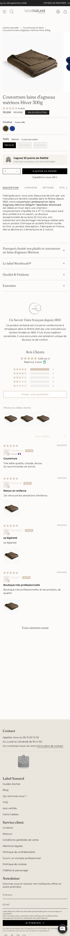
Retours (7, 833)
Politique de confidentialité (19, 852)
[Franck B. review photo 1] (11, 508)
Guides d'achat (11, 784)
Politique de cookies (15, 864)
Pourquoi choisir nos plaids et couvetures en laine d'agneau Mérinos (31, 250)
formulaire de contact (50, 745)
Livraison (8, 827)
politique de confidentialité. (46, 916)
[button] (10, 108)
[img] (10, 445)
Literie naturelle (11, 27)
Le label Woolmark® (17, 263)
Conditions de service (15, 931)
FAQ (5, 802)
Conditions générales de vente (21, 839)
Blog (5, 790)
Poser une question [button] (35, 394)
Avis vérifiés (10, 808)
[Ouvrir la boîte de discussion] (62, 929)
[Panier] (65, 12)
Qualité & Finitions (16, 274)
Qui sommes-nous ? (15, 796)
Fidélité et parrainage (15, 870)
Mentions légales (13, 846)
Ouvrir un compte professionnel (22, 858)
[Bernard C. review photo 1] (11, 555)
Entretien (9, 286)
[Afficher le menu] (4, 12)
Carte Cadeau (11, 814)
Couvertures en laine (33, 27)
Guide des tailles (29, 139)
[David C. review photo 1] (11, 606)
